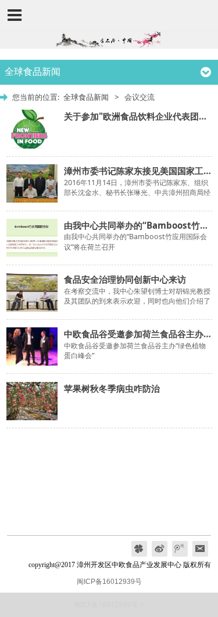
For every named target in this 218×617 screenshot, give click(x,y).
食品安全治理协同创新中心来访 (125, 279)
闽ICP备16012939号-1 (109, 604)
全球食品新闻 (86, 97)
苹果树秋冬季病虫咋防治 (112, 388)
